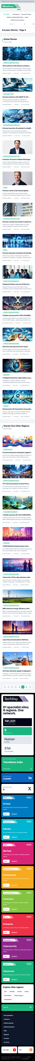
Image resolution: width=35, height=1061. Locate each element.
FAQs (5, 1030)
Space (26, 17)
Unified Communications (17, 20)
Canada (19, 991)
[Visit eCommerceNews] (12, 893)
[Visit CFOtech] (12, 797)
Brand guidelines (8, 1015)
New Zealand (7, 995)
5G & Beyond (16, 14)
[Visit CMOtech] (12, 845)
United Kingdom (18, 995)
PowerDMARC (25, 1058)
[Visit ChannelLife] (12, 821)
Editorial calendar (9, 1023)
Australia (12, 991)
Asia (5, 991)
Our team (6, 1038)
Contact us (7, 1019)
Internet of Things (26, 14)
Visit (5, 814)
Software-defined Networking (15, 17)
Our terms (6, 1042)
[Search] (25, 24)
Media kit (14, 814)
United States (7, 999)
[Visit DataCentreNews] (12, 869)
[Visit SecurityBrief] (12, 940)
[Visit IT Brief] (12, 917)
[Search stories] (30, 1007)
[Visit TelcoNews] (12, 964)
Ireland (26, 991)
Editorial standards (9, 1027)
